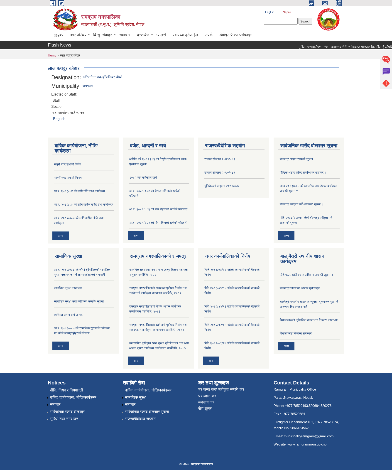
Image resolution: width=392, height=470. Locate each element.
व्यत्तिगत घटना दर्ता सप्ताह (68, 315)
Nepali (287, 12)
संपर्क (209, 35)
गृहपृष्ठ (58, 35)
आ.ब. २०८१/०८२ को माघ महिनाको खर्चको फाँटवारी (158, 209)
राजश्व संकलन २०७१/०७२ (219, 159)
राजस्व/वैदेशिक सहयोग (140, 419)
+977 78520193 (296, 406)
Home (52, 55)
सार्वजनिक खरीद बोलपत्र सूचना (147, 412)
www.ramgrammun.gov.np (307, 444)
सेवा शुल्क (205, 408)
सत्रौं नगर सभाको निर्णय (67, 164)
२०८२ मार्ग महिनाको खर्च (143, 177)
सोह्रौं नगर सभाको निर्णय (68, 178)
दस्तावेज (143, 35)
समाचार (124, 35)
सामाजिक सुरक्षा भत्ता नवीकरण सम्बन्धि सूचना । (80, 301)
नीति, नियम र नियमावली (66, 390)
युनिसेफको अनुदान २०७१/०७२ (222, 186)
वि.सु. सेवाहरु (103, 35)
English (269, 12)
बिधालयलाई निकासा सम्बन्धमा (296, 333)
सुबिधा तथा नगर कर (64, 419)
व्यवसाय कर (206, 402)
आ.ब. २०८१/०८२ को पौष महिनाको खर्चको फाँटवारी (158, 222)
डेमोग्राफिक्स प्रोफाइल (235, 35)
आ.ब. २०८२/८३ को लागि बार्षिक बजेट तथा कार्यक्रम (83, 204)
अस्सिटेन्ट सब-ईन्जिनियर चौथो (102, 77)
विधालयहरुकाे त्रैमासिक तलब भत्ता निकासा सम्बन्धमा (309, 320)
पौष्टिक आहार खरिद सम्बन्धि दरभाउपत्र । (303, 172)
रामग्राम (88, 86)
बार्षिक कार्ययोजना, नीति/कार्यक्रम (73, 397)
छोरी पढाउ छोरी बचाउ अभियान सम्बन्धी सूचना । (306, 275)
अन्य (60, 236)
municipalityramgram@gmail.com (309, 436)
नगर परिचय (78, 35)
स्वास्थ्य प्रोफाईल (185, 35)
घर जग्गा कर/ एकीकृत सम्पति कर (221, 389)
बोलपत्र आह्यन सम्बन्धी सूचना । (298, 159)
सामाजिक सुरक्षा (135, 397)
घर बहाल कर (207, 396)
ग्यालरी (161, 35)
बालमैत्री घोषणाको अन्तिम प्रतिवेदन (300, 288)
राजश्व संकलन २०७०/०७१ (219, 172)
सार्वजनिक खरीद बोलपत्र (67, 412)
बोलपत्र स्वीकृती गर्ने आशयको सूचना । (301, 204)
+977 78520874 (326, 422)
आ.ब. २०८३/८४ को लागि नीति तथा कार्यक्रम (79, 191)
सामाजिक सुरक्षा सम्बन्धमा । (69, 288)
